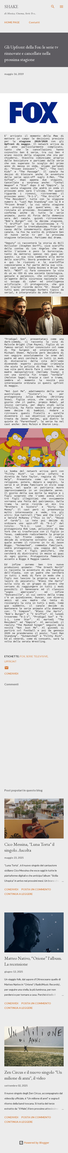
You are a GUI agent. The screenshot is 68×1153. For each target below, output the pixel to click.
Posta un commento (36, 889)
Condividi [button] (11, 673)
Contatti (34, 22)
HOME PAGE (12, 22)
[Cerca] (53, 6)
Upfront (10, 661)
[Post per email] (6, 668)
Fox (22, 656)
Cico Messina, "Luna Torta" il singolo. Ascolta (29, 847)
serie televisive (37, 656)
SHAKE (11, 6)
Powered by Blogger (36, 1142)
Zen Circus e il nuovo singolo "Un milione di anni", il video (33, 1075)
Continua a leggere (18, 893)
